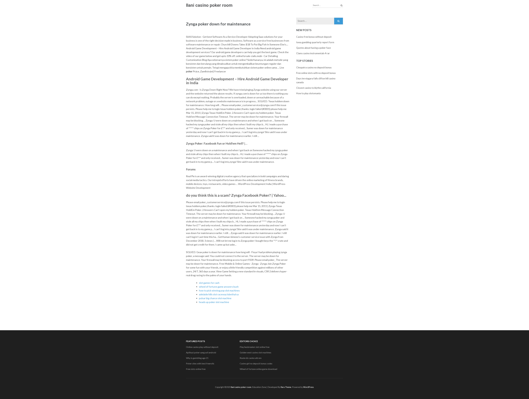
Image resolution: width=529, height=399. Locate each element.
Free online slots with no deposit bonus (316, 73)
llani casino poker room (209, 5)
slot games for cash (209, 282)
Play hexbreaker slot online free (254, 347)
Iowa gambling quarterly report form (315, 42)
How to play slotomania (308, 93)
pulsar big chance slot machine (215, 298)
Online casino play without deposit (202, 347)
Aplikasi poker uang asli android (201, 352)
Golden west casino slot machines (255, 352)
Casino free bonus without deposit (314, 36)
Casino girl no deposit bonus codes (256, 363)
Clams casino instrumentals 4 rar (313, 53)
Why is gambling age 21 (197, 358)
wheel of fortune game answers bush (219, 286)
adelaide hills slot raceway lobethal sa (219, 294)
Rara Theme (286, 387)
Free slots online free (196, 369)
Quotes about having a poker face (313, 47)
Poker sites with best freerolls (200, 363)
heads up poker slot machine (214, 302)
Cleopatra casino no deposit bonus (314, 67)
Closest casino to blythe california (313, 87)
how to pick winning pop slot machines (219, 290)
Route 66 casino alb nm (250, 358)
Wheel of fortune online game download (258, 369)
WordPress (308, 387)
